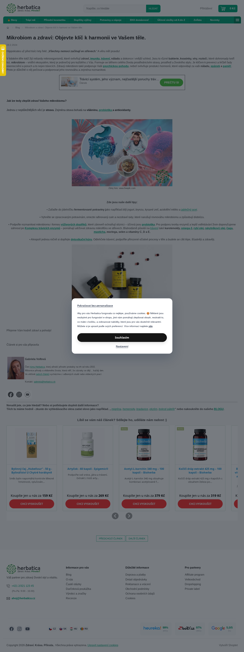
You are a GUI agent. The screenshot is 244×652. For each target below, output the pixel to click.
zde (151, 326)
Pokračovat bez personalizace (95, 305)
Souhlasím (122, 337)
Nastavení (122, 346)
